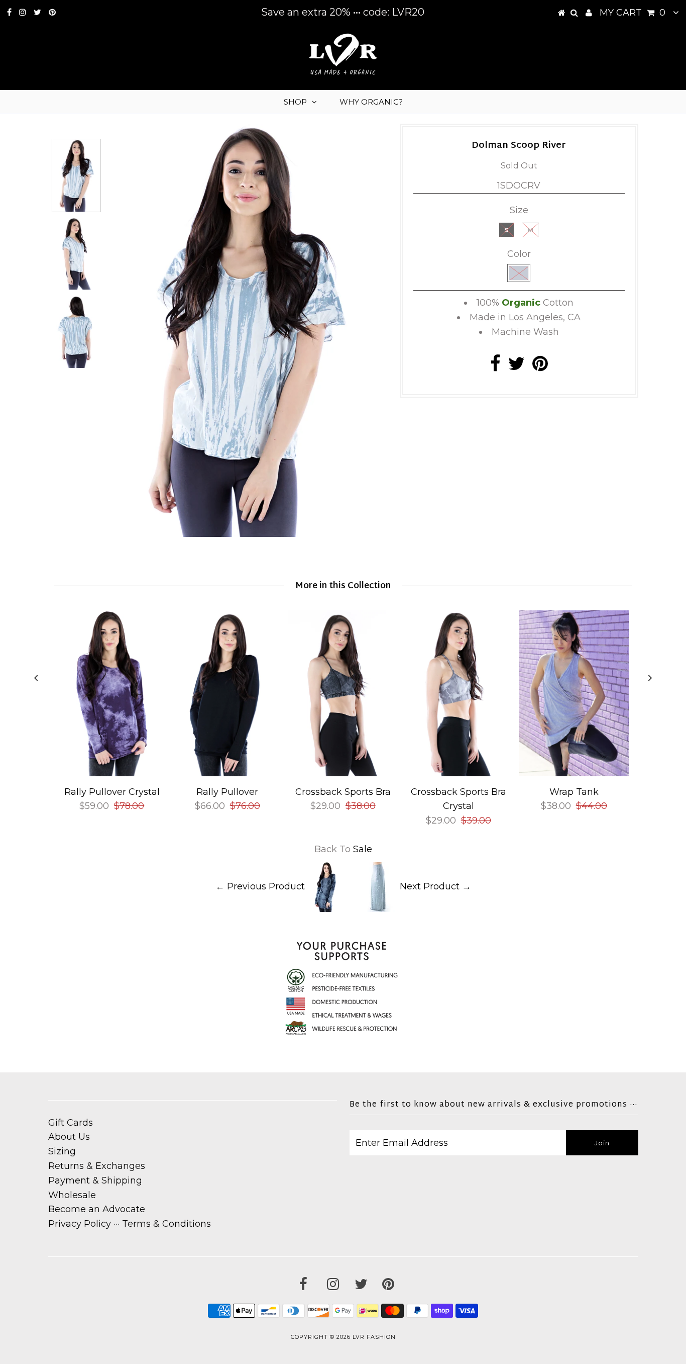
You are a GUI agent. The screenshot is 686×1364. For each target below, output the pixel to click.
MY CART (632, 12)
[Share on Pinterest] (540, 367)
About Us (69, 1136)
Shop (295, 102)
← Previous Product (260, 885)
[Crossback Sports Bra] (343, 773)
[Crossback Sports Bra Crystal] (458, 773)
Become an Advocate (96, 1209)
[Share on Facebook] (495, 367)
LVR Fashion (374, 1336)
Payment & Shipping (95, 1180)
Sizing (62, 1151)
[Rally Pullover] (227, 773)
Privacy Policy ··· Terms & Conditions (129, 1223)
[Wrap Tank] (574, 773)
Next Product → (435, 885)
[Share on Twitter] (516, 367)
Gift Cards (70, 1122)
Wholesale (72, 1195)
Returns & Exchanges (96, 1165)
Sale (362, 849)
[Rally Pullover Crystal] (112, 773)
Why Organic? (371, 102)
